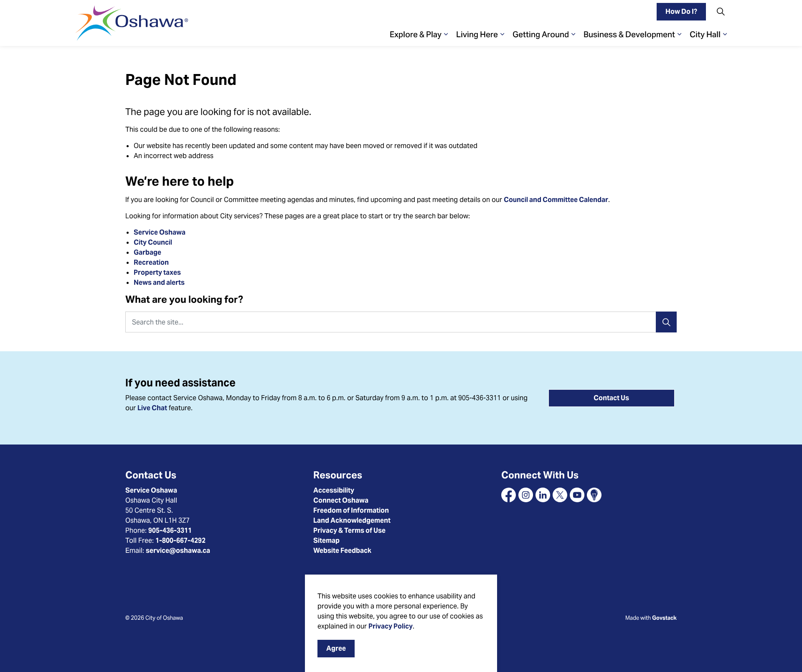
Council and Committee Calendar (556, 199)
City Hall (705, 34)
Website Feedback (342, 550)
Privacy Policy (390, 626)
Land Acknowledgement (352, 520)
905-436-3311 (170, 530)
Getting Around (541, 34)
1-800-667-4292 (180, 540)
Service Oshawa (159, 232)
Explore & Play (416, 34)
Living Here (477, 34)
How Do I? (681, 11)
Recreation (151, 262)
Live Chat (152, 408)
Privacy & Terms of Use (349, 530)
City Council (153, 242)
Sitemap (326, 540)
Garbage (147, 252)
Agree (336, 648)
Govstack (664, 617)
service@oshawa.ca (178, 550)
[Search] (666, 322)
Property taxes (157, 272)
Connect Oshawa (340, 500)
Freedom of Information (351, 510)
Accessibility (333, 490)
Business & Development (629, 34)
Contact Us (611, 397)
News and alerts (159, 282)
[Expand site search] (720, 11)
